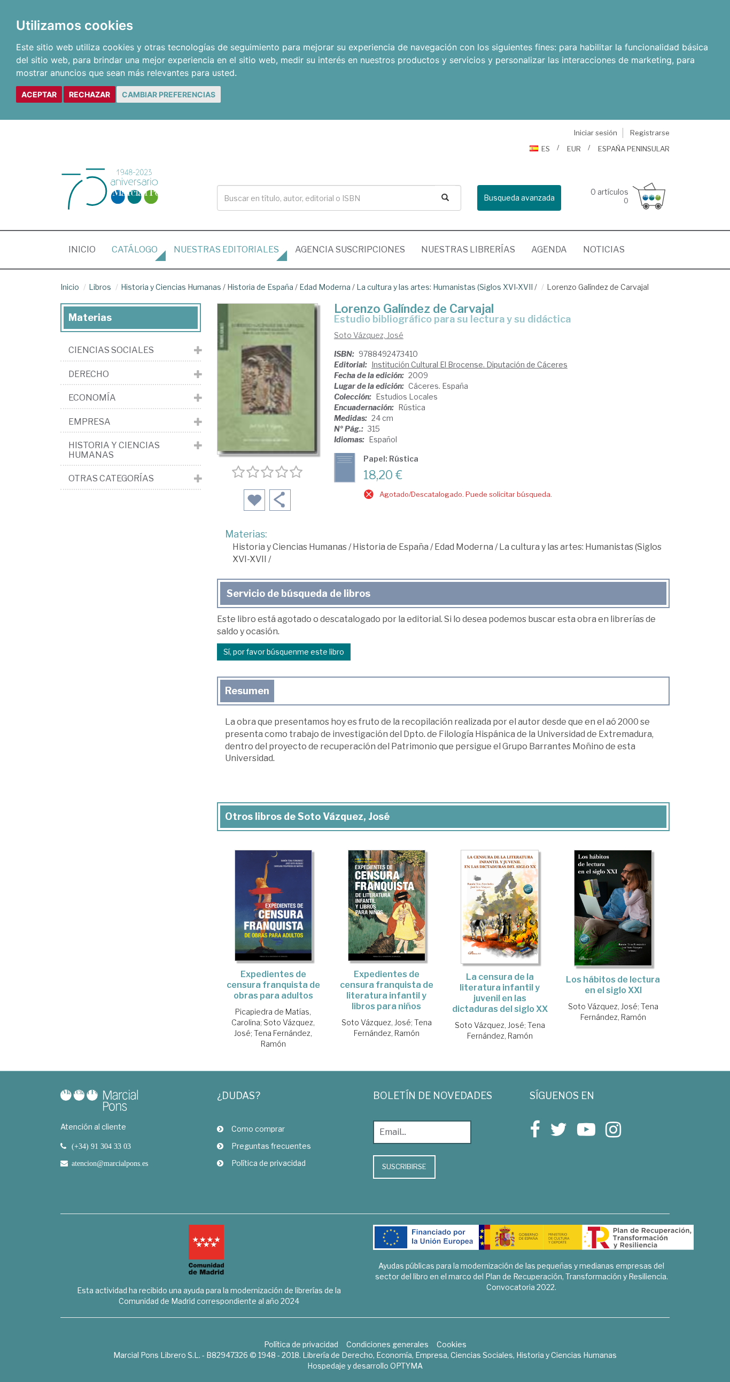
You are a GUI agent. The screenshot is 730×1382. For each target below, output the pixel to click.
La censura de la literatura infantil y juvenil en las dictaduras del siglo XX (500, 993)
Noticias (604, 249)
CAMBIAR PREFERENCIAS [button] (168, 94)
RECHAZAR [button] (89, 94)
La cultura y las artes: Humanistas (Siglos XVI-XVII (444, 286)
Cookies (452, 1344)
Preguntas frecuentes (271, 1145)
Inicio (86, 249)
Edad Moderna (325, 286)
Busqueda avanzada (519, 197)
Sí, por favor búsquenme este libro (283, 651)
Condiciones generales (387, 1344)
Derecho (88, 374)
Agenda (549, 249)
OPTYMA (406, 1365)
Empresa (89, 422)
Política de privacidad (268, 1163)
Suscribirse (404, 1166)
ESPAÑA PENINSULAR (634, 148)
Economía (92, 398)
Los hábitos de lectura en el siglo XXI (613, 984)
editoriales (226, 249)
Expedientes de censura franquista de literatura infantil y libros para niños (386, 990)
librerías (468, 249)
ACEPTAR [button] (39, 94)
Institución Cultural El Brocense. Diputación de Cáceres (469, 364)
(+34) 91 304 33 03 (101, 1146)
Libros (100, 286)
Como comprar (258, 1128)
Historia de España (260, 286)
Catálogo (135, 249)
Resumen (247, 690)
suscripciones (350, 249)
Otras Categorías (111, 478)
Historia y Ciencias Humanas (171, 286)
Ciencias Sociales (111, 350)
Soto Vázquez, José (368, 335)
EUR (574, 148)
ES (545, 148)
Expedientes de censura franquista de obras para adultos (273, 985)
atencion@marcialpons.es (110, 1163)
